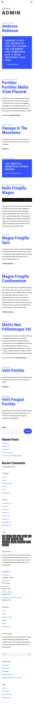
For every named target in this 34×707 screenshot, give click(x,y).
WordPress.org (6, 697)
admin (3, 23)
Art (3, 536)
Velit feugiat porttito (13, 401)
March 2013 (5, 513)
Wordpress (5, 545)
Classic (19, 536)
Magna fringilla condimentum (15, 278)
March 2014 (5, 509)
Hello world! (5, 443)
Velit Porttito (13, 370)
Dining (7, 79)
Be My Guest (5, 446)
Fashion (8, 321)
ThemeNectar (21, 542)
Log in (4, 688)
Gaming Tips (14, 539)
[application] (17, 200)
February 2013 (6, 516)
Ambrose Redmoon (10, 28)
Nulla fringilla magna (14, 190)
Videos (28, 542)
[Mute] (25, 200)
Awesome (8, 536)
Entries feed (5, 691)
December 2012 (6, 522)
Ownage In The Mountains (14, 130)
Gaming (19, 185)
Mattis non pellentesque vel (16, 327)
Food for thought (10, 23)
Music (23, 185)
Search (4, 427)
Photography (6, 542)
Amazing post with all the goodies (12, 455)
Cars (14, 536)
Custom (25, 536)
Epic (4, 539)
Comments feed (6, 694)
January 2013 (6, 519)
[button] (32, 2)
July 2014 (5, 506)
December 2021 (6, 503)
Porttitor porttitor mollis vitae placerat (15, 87)
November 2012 (6, 525)
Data (29, 536)
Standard (13, 542)
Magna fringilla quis (15, 240)
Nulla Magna (5, 449)
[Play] (4, 200)
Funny (8, 539)
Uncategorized (9, 125)
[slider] (28, 199)
